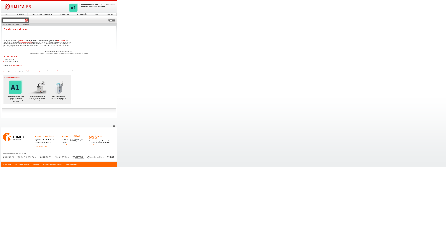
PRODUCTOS (64, 14)
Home (3, 24)
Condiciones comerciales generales (52, 164)
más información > (41, 146)
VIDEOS (110, 14)
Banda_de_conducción (28, 70)
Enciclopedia (10, 24)
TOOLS (97, 14)
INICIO (7, 14)
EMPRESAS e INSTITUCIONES (42, 14)
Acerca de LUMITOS (71, 136)
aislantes (20, 40)
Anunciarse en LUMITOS (95, 137)
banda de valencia (26, 42)
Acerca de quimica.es (44, 136)
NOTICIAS (20, 14)
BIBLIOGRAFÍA (82, 14)
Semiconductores (15, 65)
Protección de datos (71, 164)
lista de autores (38, 71)
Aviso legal (36, 164)
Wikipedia (57, 70)
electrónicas (61, 40)
